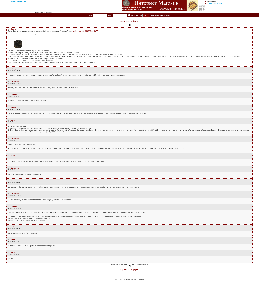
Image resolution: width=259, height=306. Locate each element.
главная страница (17, 1)
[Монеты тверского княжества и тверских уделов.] (154, 11)
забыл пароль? (155, 15)
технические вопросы (215, 4)
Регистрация (165, 15)
